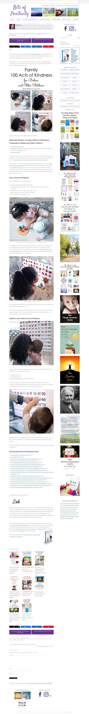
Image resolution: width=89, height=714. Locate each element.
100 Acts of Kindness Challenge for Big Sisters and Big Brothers (27, 479)
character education (40, 638)
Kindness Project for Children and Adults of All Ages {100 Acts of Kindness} (29, 485)
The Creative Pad (69, 712)
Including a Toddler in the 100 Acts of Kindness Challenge (25, 466)
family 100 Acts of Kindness (47, 638)
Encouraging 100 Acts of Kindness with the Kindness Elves (25, 476)
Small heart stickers (15, 148)
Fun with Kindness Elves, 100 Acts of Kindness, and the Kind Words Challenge (30, 478)
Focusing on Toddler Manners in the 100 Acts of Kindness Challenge (27, 470)
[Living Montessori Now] (22, 707)
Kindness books (14, 152)
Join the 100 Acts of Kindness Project (20, 455)
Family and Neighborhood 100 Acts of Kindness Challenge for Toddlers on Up (30, 483)
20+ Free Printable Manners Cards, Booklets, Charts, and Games (27, 616)
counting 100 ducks (18, 167)
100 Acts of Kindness (16, 638)
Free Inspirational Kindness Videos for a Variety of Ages (40, 593)
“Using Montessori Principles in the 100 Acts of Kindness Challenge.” (30, 160)
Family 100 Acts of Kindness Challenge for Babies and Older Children (28, 481)
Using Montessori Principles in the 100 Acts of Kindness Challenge (27, 468)
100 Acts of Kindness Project (33, 638)
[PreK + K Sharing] (18, 699)
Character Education (19, 637)
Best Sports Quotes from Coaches (45, 39)
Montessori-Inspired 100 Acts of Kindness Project (23, 460)
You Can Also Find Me (22, 690)
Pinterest (39, 529)
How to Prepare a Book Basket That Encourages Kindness (25, 487)
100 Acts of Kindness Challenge (34, 54)
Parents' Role (27, 637)
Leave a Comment (23, 36)
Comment (11, 654)
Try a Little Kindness (16, 457)
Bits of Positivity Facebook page (21, 525)
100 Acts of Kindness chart (17, 146)
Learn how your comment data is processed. (39, 683)
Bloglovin (22, 531)
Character (14, 637)
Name (10, 668)
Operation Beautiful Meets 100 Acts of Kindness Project (25, 462)
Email (10, 673)
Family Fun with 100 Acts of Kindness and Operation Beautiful (26, 464)
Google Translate (77, 45)
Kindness (23, 637)
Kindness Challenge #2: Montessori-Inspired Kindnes (24, 459)
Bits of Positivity (44, 10)
